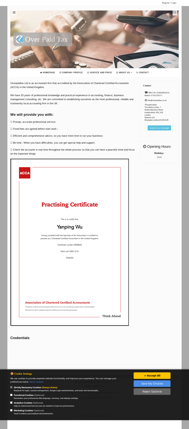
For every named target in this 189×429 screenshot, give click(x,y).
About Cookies (36, 381)
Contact (143, 72)
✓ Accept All (152, 375)
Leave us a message (159, 128)
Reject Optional (152, 391)
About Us (124, 72)
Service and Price (100, 72)
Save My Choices (152, 383)
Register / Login (169, 3)
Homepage (48, 72)
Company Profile (72, 72)
